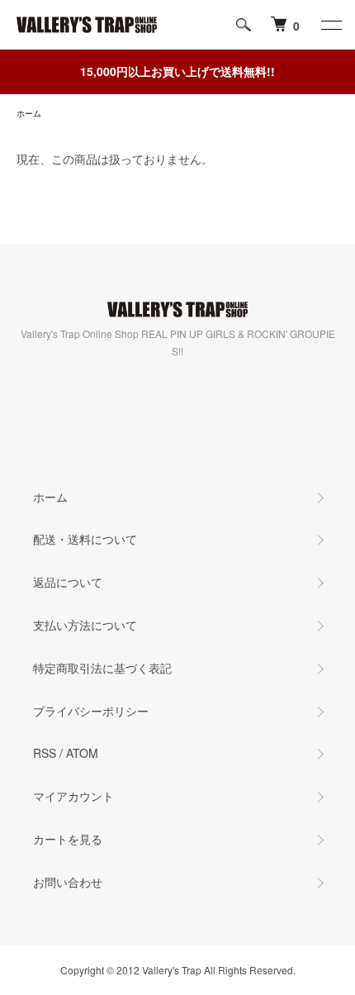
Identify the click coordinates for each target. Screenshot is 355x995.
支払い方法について (85, 625)
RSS (44, 753)
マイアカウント (73, 796)
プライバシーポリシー (91, 710)
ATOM (82, 753)
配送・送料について (85, 539)
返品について (67, 582)
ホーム (29, 113)
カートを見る (67, 839)
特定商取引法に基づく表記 (102, 667)
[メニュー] (330, 25)
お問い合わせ (67, 882)
